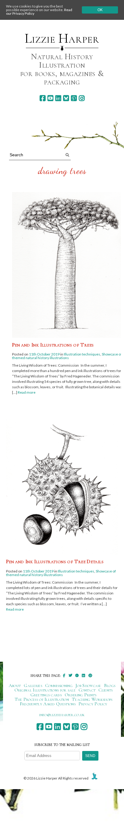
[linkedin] (58, 98)
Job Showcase (88, 685)
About (15, 685)
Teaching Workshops (92, 699)
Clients (105, 690)
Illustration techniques (82, 354)
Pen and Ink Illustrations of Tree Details (55, 561)
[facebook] (42, 98)
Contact (87, 690)
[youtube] (50, 98)
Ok (100, 10)
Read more (27, 392)
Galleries (33, 685)
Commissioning (59, 685)
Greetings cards (46, 694)
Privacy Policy (93, 704)
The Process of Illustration (42, 699)
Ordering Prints (81, 694)
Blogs (110, 685)
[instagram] (82, 98)
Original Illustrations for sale (45, 690)
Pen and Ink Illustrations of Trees (53, 344)
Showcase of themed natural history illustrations (67, 356)
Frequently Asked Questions (48, 704)
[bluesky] (66, 98)
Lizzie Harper (62, 38)
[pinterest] (74, 98)
